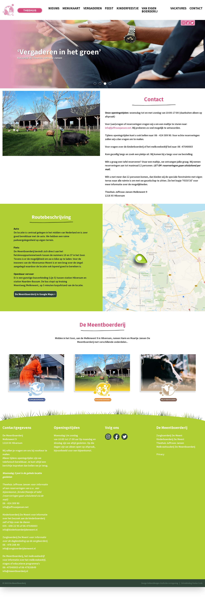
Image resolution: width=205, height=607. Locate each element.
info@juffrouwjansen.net (118, 127)
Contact (196, 8)
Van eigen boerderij (150, 10)
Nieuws (53, 8)
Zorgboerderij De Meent (169, 435)
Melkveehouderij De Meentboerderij (175, 446)
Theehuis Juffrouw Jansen (170, 443)
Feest (109, 8)
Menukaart (71, 8)
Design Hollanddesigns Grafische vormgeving (159, 583)
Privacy (160, 454)
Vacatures (178, 8)
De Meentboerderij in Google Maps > (35, 294)
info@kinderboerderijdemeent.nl (20, 529)
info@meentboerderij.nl (15, 571)
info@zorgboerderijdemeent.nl (19, 548)
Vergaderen (92, 8)
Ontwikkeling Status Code (191, 583)
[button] (95, 83)
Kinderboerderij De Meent (170, 439)
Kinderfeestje (128, 8)
